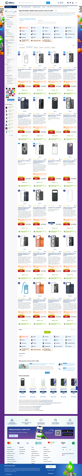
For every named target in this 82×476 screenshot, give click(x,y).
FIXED (8, 50)
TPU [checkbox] (7, 65)
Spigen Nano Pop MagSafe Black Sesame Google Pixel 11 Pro (53, 389)
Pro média (33, 461)
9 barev (39, 203)
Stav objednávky (22, 449)
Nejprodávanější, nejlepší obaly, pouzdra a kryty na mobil (57, 6)
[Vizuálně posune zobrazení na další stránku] (77, 388)
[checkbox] (10, 15)
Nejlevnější (36, 47)
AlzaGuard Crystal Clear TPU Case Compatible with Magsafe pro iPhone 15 (69, 70)
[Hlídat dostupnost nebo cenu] (30, 67)
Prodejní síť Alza (10, 455)
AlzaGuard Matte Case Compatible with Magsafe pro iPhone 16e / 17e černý (54, 254)
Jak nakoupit (21, 453)
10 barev (70, 111)
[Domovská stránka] (18, 7)
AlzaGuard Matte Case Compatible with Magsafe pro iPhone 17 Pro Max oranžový (39, 301)
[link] (10, 135)
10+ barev (24, 111)
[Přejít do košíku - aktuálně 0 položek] (76, 2)
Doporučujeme (22, 47)
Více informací (8, 474)
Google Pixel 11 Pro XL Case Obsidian (22, 389)
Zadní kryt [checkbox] (8, 60)
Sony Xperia (65, 363)
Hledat (48, 2)
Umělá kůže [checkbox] (8, 67)
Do (15, 11)
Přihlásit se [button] (61, 3)
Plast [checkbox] (7, 68)
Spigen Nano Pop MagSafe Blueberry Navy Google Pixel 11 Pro (73, 389)
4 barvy (39, 65)
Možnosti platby (10, 451)
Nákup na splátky (10, 457)
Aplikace (33, 463)
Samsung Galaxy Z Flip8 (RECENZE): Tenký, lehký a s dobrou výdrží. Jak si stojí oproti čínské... (69, 369)
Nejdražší (41, 47)
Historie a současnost (35, 455)
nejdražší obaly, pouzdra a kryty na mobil (46, 401)
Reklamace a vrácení (11, 453)
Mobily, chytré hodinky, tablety (26, 6)
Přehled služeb (10, 463)
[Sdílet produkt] (56, 10)
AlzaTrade (45, 459)
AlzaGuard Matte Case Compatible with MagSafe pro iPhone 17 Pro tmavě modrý (24, 116)
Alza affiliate (46, 455)
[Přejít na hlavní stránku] (10, 2)
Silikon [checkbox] (8, 71)
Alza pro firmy (46, 449)
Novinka (31, 363)
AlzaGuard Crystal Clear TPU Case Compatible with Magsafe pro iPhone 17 (39, 70)
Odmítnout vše (50, 473)
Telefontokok (41, 410)
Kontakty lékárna (34, 451)
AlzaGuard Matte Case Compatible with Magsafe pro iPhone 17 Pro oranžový (39, 254)
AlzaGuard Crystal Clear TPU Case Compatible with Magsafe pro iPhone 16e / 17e (39, 162)
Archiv (21, 355)
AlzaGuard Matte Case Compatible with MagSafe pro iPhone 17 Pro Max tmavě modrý (69, 301)
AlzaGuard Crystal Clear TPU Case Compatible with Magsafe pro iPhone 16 (24, 254)
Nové (7, 31)
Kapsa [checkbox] (8, 62)
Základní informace (35, 453)
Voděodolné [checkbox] (9, 81)
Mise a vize (33, 457)
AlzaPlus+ (45, 453)
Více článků (47, 372)
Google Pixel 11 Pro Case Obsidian (54, 207)
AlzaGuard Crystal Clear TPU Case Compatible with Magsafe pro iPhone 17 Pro (54, 70)
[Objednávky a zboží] (68, 2)
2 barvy (24, 65)
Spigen (8, 49)
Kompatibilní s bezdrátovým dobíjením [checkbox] (10, 78)
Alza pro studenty (47, 457)
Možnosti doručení (10, 449)
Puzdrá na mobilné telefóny (37, 406)
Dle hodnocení (47, 47)
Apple (8, 47)
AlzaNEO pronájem (47, 451)
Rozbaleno (8, 32)
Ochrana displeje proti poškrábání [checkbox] (10, 83)
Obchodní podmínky (11, 459)
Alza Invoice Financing (48, 461)
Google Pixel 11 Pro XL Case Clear (32, 389)
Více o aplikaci (12, 435)
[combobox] (32, 3)
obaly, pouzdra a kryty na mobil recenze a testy (63, 15)
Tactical (8, 52)
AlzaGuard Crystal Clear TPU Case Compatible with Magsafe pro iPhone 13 (69, 254)
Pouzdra (43, 6)
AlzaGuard (8, 46)
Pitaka (8, 53)
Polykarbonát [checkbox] (9, 70)
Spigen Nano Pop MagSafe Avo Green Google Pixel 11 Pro (63, 389)
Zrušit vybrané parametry (11, 101)
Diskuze (74, 45)
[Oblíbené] (70, 2)
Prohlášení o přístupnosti (11, 461)
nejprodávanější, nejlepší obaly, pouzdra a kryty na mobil (52, 402)
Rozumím (51, 466)
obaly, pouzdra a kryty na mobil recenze (45, 404)
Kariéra (32, 459)
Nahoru (20, 329)
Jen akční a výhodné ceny (11, 15)
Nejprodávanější (29, 47)
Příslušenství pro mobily (36, 6)
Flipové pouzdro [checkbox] (9, 59)
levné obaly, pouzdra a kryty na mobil (47, 400)
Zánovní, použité (9, 34)
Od (5, 11)
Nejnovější (53, 47)
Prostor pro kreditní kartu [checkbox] (10, 80)
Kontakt (32, 449)
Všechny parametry (11, 99)
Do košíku (29, 86)
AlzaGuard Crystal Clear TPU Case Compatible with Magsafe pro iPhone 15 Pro (54, 301)
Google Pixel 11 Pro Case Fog (43, 389)
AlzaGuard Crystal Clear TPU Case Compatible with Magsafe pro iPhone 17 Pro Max (24, 208)
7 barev (54, 111)
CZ (64, 454)
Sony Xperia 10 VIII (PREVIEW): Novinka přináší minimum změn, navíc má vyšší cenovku (69, 364)
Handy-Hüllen (38, 407)
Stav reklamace (22, 451)
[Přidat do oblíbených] (29, 67)
